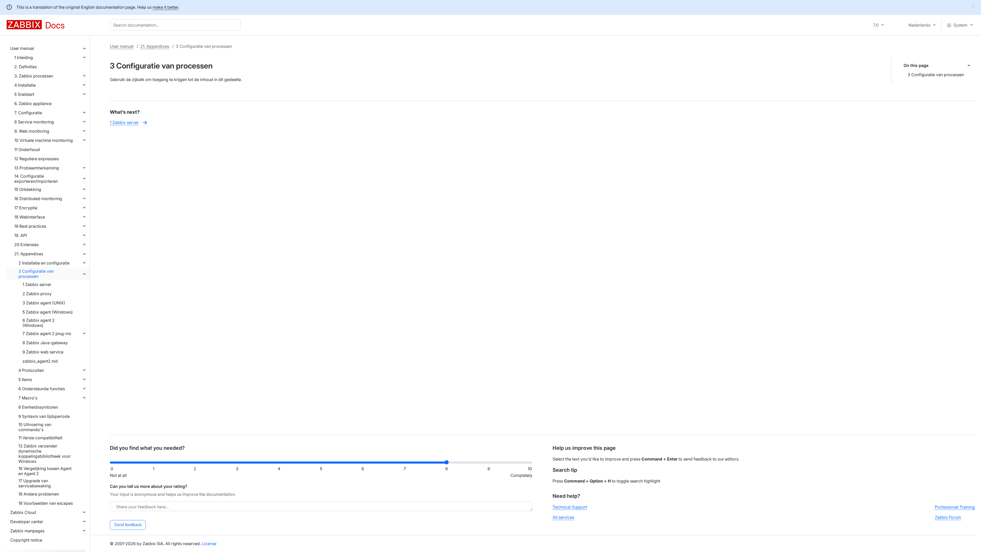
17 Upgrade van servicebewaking (34, 483)
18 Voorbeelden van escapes (45, 503)
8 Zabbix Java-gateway (45, 342)
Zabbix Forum (948, 517)
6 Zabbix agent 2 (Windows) (38, 323)
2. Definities (25, 66)
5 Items (25, 379)
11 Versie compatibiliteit (40, 437)
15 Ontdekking (27, 189)
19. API (20, 235)
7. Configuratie (28, 112)
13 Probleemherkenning (36, 167)
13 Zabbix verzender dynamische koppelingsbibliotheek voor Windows (44, 453)
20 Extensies (26, 244)
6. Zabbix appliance (33, 103)
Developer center (26, 521)
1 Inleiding (23, 57)
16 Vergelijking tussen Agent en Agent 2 (45, 471)
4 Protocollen (31, 370)
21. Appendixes (28, 253)
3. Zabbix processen (33, 75)
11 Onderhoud (27, 149)
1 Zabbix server (36, 284)
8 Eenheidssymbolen (38, 407)
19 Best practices (30, 226)
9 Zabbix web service (42, 351)
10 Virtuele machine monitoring (43, 140)
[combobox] (176, 25)
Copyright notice (26, 540)
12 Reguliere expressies (36, 158)
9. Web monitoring (31, 131)
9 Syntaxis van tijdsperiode (44, 416)
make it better (165, 7)
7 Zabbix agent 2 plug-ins (46, 333)
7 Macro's (27, 397)
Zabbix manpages (27, 530)
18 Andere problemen (38, 494)
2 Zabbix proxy (37, 293)
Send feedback (128, 525)
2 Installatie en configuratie (43, 263)
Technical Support (570, 507)
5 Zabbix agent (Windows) (47, 312)
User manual (22, 48)
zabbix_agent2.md (40, 361)
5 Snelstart (24, 94)
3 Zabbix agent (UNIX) (43, 302)
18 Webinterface (29, 217)
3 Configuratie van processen (36, 274)
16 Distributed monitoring (38, 198)
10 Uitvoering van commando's (34, 427)
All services (563, 517)
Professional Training (955, 507)
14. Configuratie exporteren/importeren (36, 179)
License (209, 543)
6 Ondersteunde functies (41, 388)
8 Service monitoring (34, 121)
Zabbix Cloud (23, 512)
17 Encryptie (25, 207)
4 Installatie (25, 85)
